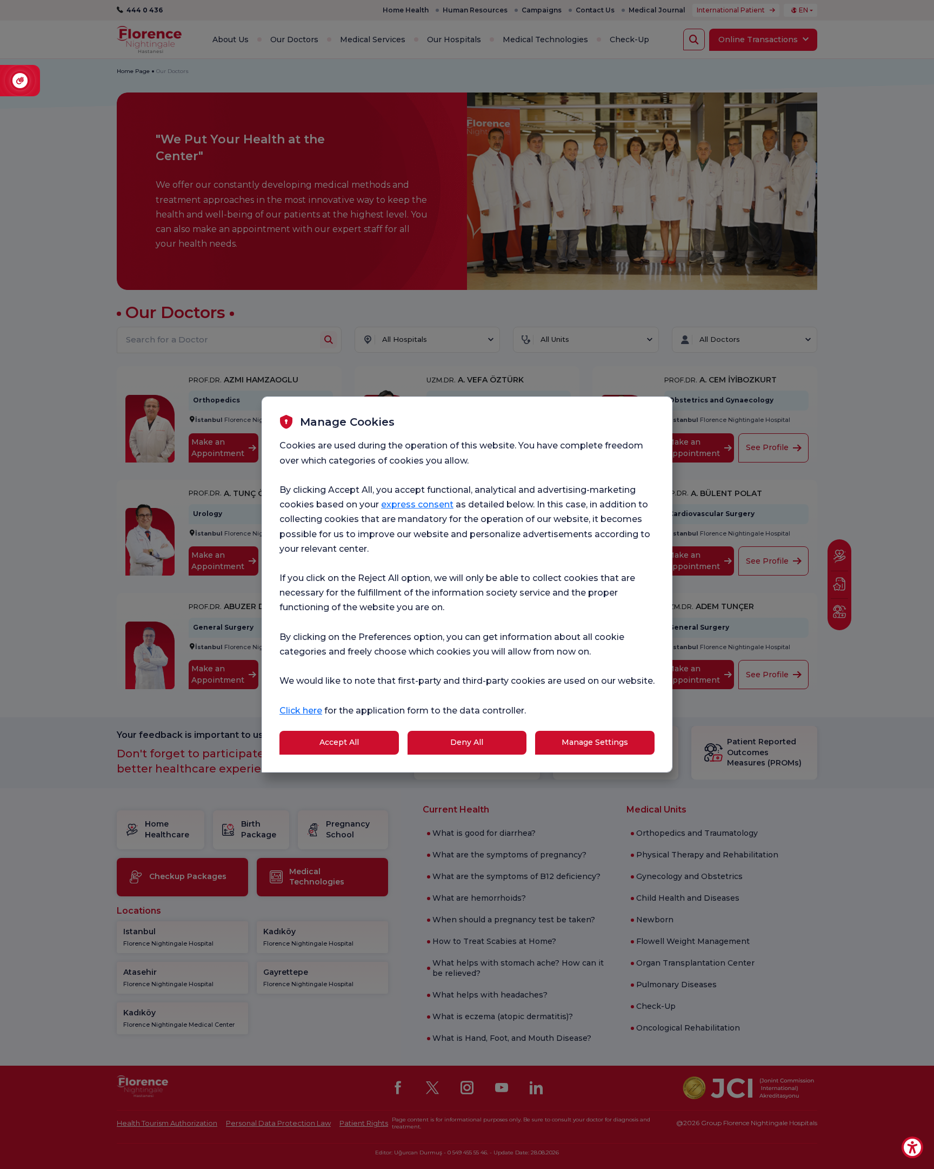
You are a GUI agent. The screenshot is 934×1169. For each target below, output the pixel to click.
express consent (417, 504)
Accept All (339, 742)
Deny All (466, 742)
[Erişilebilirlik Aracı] (912, 1147)
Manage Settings (595, 742)
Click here (300, 710)
